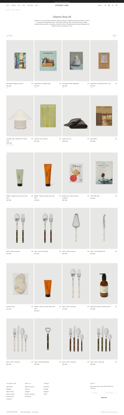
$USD (99, 5)
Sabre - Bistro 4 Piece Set (13, 362)
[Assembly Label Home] (62, 5)
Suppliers (27, 391)
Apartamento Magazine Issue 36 (14, 83)
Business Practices (30, 394)
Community (28, 396)
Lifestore (30, 5)
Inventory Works (10, 306)
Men (19, 5)
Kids (23, 5)
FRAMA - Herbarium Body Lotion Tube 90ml (44, 197)
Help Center (9, 387)
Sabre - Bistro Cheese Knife (97, 251)
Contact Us (9, 399)
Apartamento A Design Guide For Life (100, 83)
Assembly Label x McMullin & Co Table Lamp (16, 140)
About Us (27, 389)
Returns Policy (10, 391)
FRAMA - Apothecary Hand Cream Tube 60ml (16, 197)
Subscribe (104, 397)
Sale (36, 5)
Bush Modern (93, 139)
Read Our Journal (29, 387)
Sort (114, 36)
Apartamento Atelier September (70, 83)
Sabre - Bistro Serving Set (13, 251)
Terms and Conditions (26, 412)
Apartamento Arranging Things (42, 83)
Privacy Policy (35, 412)
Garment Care (10, 396)
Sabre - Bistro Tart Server (69, 251)
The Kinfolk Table (94, 196)
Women (13, 5)
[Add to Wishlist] (32, 83)
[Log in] (109, 5)
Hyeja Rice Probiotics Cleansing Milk (100, 306)
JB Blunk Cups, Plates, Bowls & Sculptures (70, 197)
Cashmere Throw (66, 139)
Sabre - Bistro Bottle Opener (41, 362)
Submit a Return (10, 394)
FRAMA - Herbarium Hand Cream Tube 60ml (44, 307)
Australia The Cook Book (40, 139)
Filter (10, 36)
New (7, 5)
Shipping (8, 389)
